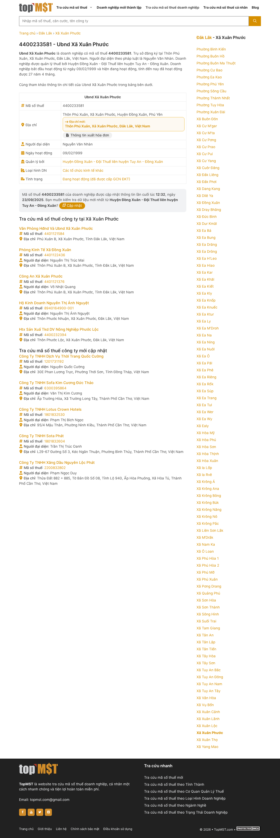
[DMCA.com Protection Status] (248, 829)
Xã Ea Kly (204, 293)
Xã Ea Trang (206, 398)
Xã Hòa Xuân (207, 461)
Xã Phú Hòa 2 (208, 565)
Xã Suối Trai (206, 621)
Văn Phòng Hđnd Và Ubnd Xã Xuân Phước (56, 228)
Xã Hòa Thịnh (208, 454)
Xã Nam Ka (206, 544)
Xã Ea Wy (204, 419)
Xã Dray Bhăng (209, 210)
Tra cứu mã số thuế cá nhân (225, 7)
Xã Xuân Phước (68, 33)
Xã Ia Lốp (204, 468)
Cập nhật (74, 205)
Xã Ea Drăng (207, 244)
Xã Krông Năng (209, 510)
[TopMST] (36, 7)
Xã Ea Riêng (206, 377)
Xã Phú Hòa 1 (208, 558)
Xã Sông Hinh (208, 614)
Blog (255, 7)
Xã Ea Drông (207, 251)
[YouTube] (31, 812)
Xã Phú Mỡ (205, 572)
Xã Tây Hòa (206, 656)
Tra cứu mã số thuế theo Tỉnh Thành (174, 784)
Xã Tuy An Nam (209, 684)
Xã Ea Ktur (205, 314)
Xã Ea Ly (204, 321)
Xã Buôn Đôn (207, 119)
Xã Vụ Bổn (205, 705)
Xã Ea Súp (205, 391)
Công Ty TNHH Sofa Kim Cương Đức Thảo (56, 383)
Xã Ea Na (204, 335)
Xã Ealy (203, 426)
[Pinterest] (48, 812)
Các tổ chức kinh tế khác (83, 170)
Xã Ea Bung (206, 238)
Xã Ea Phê (205, 370)
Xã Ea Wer (205, 412)
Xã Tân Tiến (206, 649)
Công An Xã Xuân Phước (41, 276)
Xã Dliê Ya (205, 196)
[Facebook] (22, 812)
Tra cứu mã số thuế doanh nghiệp (172, 7)
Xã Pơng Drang (209, 586)
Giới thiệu (45, 829)
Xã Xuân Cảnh (208, 712)
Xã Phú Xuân (207, 579)
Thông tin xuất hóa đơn (89, 135)
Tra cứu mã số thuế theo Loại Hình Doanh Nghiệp (184, 798)
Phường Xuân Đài (211, 112)
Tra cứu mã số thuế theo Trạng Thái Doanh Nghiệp (186, 812)
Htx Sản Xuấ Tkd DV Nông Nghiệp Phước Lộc (59, 329)
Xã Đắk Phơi (206, 182)
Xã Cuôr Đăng (208, 168)
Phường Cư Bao (209, 70)
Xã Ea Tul (204, 405)
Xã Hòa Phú (206, 440)
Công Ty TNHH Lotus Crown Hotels (50, 409)
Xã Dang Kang (208, 189)
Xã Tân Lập (206, 642)
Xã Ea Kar (205, 272)
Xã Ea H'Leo (207, 258)
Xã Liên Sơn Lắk (210, 530)
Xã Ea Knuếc (207, 307)
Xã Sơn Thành (208, 607)
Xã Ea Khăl (205, 279)
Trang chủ (27, 33)
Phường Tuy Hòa (210, 105)
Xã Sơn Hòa (206, 600)
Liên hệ (61, 829)
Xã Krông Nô (207, 516)
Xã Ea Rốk (205, 384)
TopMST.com (223, 829)
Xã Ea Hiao (206, 265)
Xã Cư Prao (206, 147)
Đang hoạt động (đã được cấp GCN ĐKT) (96, 179)
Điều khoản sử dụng (117, 829)
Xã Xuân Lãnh (208, 719)
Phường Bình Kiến (211, 49)
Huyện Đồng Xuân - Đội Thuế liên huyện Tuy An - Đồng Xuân (113, 162)
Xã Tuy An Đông (210, 677)
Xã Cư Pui (205, 154)
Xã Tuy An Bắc (209, 670)
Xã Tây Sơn (206, 663)
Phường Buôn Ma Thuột (216, 63)
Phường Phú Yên (210, 84)
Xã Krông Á (206, 482)
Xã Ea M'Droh (208, 328)
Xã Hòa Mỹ (206, 433)
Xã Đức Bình (207, 217)
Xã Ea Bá (204, 231)
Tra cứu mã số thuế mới (163, 777)
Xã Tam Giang (208, 628)
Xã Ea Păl (204, 363)
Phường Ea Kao (209, 77)
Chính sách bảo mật (85, 829)
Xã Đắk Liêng (207, 175)
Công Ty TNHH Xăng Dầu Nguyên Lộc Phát (57, 462)
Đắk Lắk (45, 33)
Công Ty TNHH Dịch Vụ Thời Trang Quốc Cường (61, 356)
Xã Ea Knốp (206, 300)
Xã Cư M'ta (206, 133)
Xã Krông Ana (208, 489)
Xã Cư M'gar (207, 126)
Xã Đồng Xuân (208, 203)
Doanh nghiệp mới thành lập (119, 7)
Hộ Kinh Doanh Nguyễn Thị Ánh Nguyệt (54, 303)
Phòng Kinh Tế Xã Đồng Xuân (45, 250)
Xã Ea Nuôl (206, 349)
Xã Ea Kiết (205, 286)
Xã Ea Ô (203, 356)
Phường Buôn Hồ (210, 56)
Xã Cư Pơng (206, 140)
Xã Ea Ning (206, 342)
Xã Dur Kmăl (207, 224)
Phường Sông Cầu (211, 91)
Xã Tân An (205, 635)
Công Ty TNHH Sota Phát (41, 436)
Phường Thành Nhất (213, 98)
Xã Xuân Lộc (207, 726)
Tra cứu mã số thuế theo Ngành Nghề (175, 805)
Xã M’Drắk (205, 537)
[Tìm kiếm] (255, 21)
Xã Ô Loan (205, 551)
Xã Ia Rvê (204, 475)
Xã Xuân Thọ (207, 740)
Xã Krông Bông (209, 496)
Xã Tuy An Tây (208, 691)
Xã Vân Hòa (206, 698)
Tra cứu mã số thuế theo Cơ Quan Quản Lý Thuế (184, 791)
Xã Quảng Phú (208, 593)
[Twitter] (39, 812)
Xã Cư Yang (206, 161)
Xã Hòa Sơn (206, 447)
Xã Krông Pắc (208, 523)
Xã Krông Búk (208, 503)
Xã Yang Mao (207, 747)
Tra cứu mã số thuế (71, 7)
